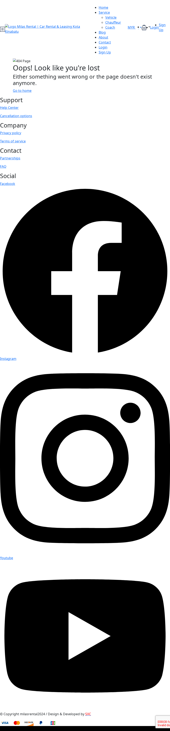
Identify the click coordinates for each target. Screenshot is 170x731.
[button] (145, 27)
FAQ (3, 166)
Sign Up (105, 52)
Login (103, 47)
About (103, 37)
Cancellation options (16, 116)
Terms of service (13, 141)
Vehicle (111, 17)
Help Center (9, 107)
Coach (110, 27)
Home (103, 7)
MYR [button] (132, 27)
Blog (102, 32)
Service (104, 12)
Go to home (22, 90)
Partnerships (10, 158)
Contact (105, 42)
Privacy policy (10, 133)
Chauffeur (113, 22)
